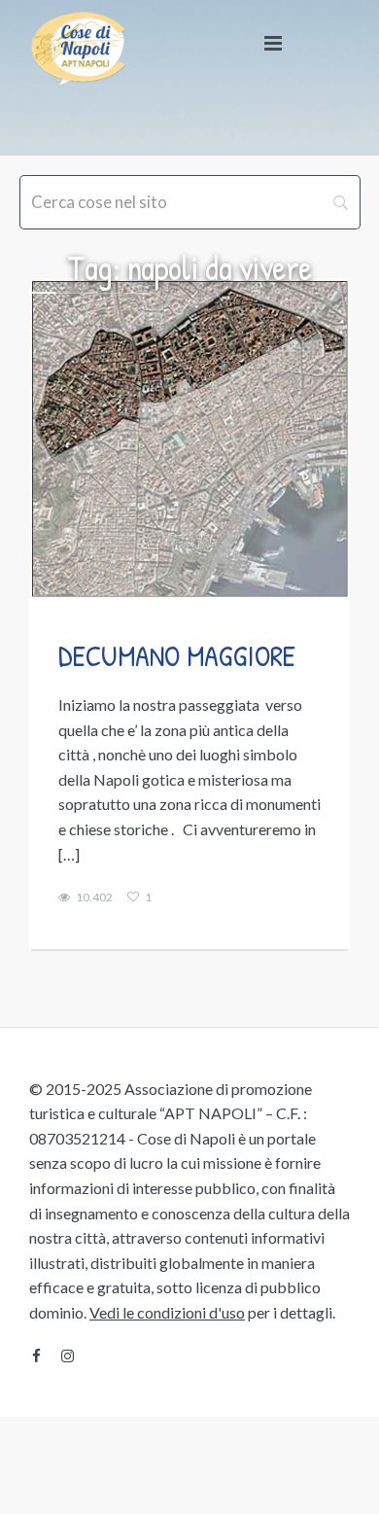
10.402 (94, 897)
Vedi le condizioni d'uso (167, 1312)
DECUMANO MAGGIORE (176, 655)
